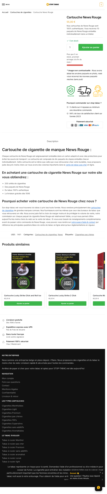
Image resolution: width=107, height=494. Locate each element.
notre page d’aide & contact (83, 222)
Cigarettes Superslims (12, 423)
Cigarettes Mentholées (12, 405)
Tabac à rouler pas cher (13, 444)
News (60, 234)
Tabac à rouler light (11, 461)
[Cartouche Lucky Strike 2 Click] (67, 271)
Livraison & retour (10, 396)
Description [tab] (52, 141)
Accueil (5, 12)
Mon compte (8, 378)
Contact (5, 385)
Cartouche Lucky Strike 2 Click (62, 295)
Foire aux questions (11, 382)
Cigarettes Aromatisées (13, 430)
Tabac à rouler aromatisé (13, 454)
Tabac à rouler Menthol (12, 440)
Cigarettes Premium (11, 413)
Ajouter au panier (90, 47)
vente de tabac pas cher (76, 165)
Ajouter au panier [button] (23, 303)
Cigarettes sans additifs (13, 427)
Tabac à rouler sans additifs (15, 451)
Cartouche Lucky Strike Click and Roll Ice (22, 295)
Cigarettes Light (9, 409)
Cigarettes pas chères (84, 234)
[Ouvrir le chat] (98, 487)
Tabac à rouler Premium (13, 447)
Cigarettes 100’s (9, 420)
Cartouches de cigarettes (20, 12)
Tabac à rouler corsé (11, 458)
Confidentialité (9, 392)
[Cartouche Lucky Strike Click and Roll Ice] (23, 271)
